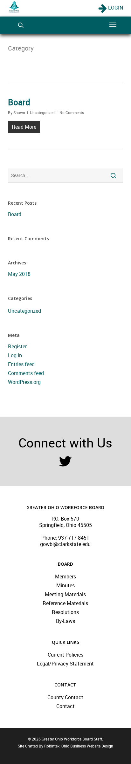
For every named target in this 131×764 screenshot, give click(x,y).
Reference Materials (65, 603)
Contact (65, 706)
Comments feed (26, 373)
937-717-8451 (73, 537)
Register (17, 346)
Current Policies (65, 654)
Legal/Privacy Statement (65, 663)
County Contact (65, 697)
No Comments (71, 112)
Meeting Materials (65, 594)
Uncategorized (42, 112)
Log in (15, 355)
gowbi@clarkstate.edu (65, 544)
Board (19, 102)
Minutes (65, 585)
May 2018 (19, 274)
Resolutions (65, 612)
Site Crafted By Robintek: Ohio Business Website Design (65, 745)
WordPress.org (24, 382)
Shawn (19, 112)
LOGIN (115, 7)
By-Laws (65, 621)
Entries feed (21, 364)
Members (65, 576)
